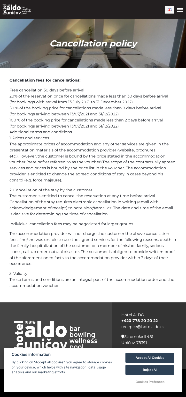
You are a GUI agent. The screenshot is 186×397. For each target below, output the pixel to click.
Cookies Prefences (150, 382)
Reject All (150, 370)
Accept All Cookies (150, 358)
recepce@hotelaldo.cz (142, 326)
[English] (169, 10)
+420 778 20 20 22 (139, 320)
